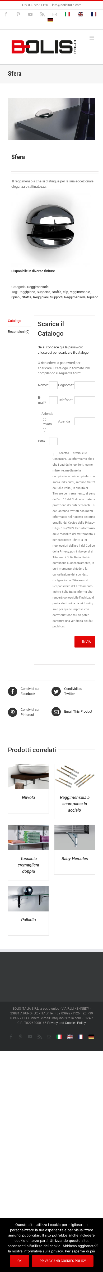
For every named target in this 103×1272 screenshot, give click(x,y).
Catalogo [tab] (14, 321)
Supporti (56, 297)
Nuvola (28, 797)
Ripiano (92, 297)
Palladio (28, 919)
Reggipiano (26, 292)
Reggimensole (38, 287)
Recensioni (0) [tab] (19, 332)
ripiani (15, 297)
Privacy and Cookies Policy (66, 1023)
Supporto (43, 292)
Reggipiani (41, 297)
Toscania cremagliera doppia (28, 865)
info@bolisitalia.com (67, 5)
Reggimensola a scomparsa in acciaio (75, 804)
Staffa (56, 292)
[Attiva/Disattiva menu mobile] (92, 38)
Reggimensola (75, 297)
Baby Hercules (75, 858)
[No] (96, 1245)
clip (65, 292)
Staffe (26, 297)
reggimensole (80, 292)
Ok (19, 1261)
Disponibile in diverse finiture (33, 271)
